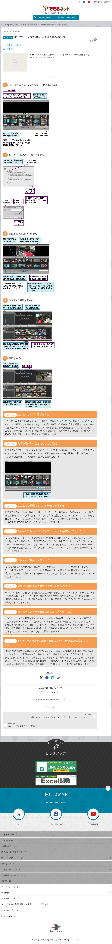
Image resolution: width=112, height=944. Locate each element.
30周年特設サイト (9, 846)
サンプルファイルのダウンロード (15, 857)
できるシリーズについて (11, 840)
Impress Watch (8, 916)
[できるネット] (2, 24)
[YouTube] (89, 2)
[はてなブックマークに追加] (53, 678)
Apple (9, 24)
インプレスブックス (10, 910)
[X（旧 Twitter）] (79, 2)
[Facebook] (84, 2)
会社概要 (5, 892)
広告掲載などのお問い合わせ (13, 875)
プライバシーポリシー (10, 887)
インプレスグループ (10, 898)
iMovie (19, 24)
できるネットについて (102, 2)
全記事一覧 (6, 881)
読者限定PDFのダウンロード (13, 852)
